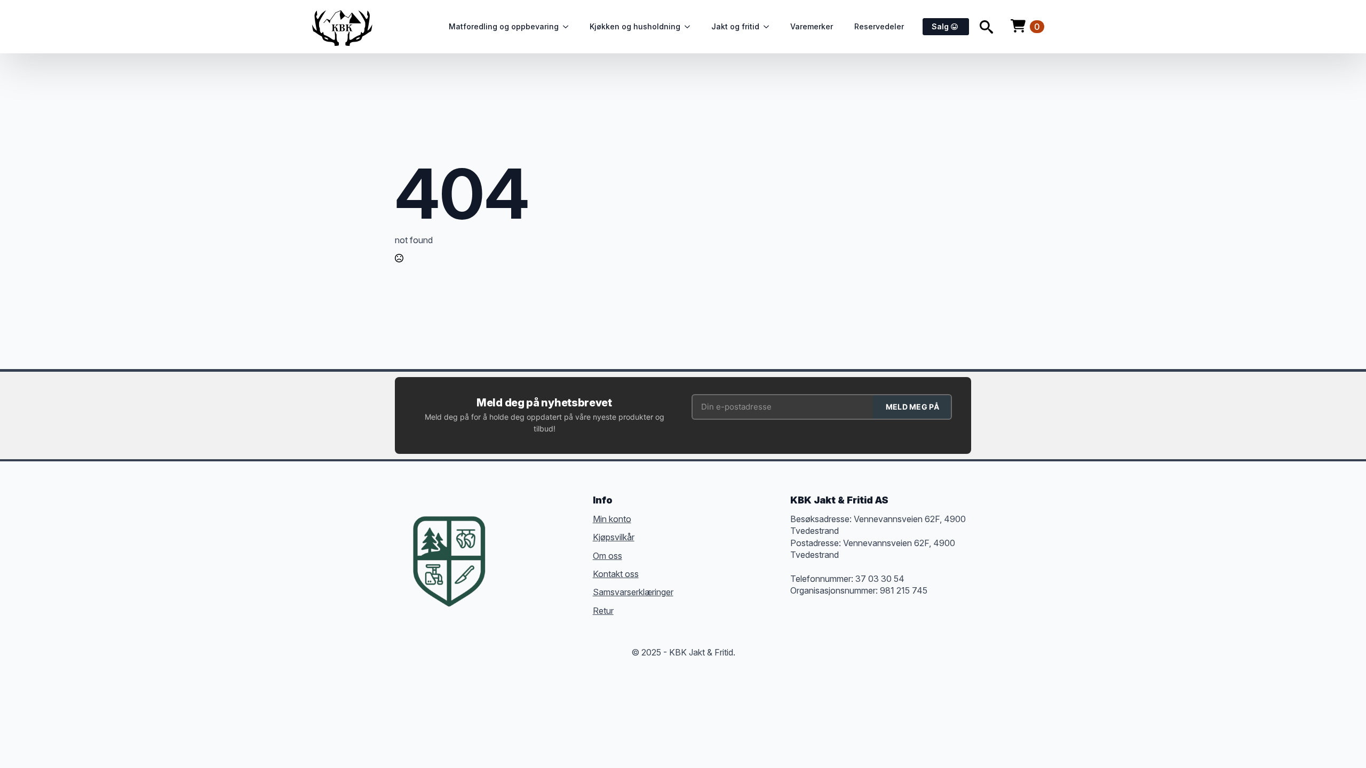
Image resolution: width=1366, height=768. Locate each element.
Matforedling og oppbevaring (504, 26)
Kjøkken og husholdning (635, 26)
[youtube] (509, 564)
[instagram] (547, 545)
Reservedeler (879, 26)
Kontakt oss (616, 574)
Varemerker (811, 26)
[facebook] (509, 545)
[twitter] (528, 545)
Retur (603, 610)
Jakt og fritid (735, 26)
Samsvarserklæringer (633, 592)
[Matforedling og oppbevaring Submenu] (569, 26)
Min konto (612, 519)
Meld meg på (912, 406)
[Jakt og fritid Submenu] (769, 26)
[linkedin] (566, 545)
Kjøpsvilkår (613, 537)
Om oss (607, 555)
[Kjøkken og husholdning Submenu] (690, 26)
